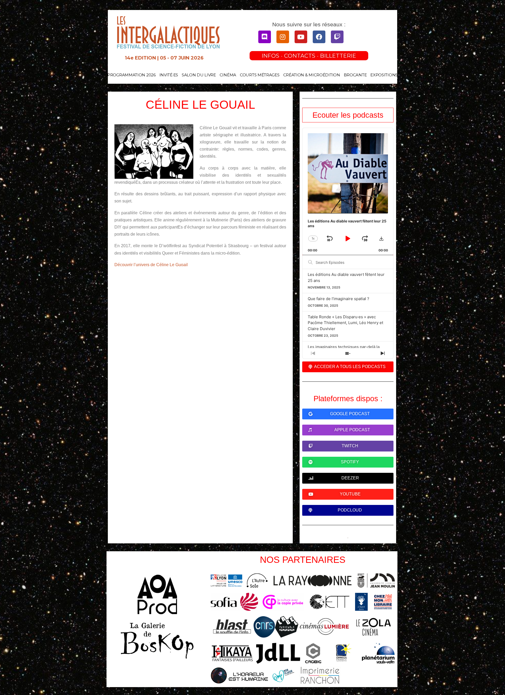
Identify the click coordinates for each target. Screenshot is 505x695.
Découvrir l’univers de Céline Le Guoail (151, 264)
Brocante (355, 74)
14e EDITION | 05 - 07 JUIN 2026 (164, 58)
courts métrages (260, 74)
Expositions (384, 74)
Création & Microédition (311, 74)
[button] (381, 238)
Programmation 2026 (131, 74)
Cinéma (228, 74)
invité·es (168, 74)
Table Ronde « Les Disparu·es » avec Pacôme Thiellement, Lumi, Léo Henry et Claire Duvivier (345, 322)
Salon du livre (199, 74)
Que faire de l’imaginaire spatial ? (338, 298)
